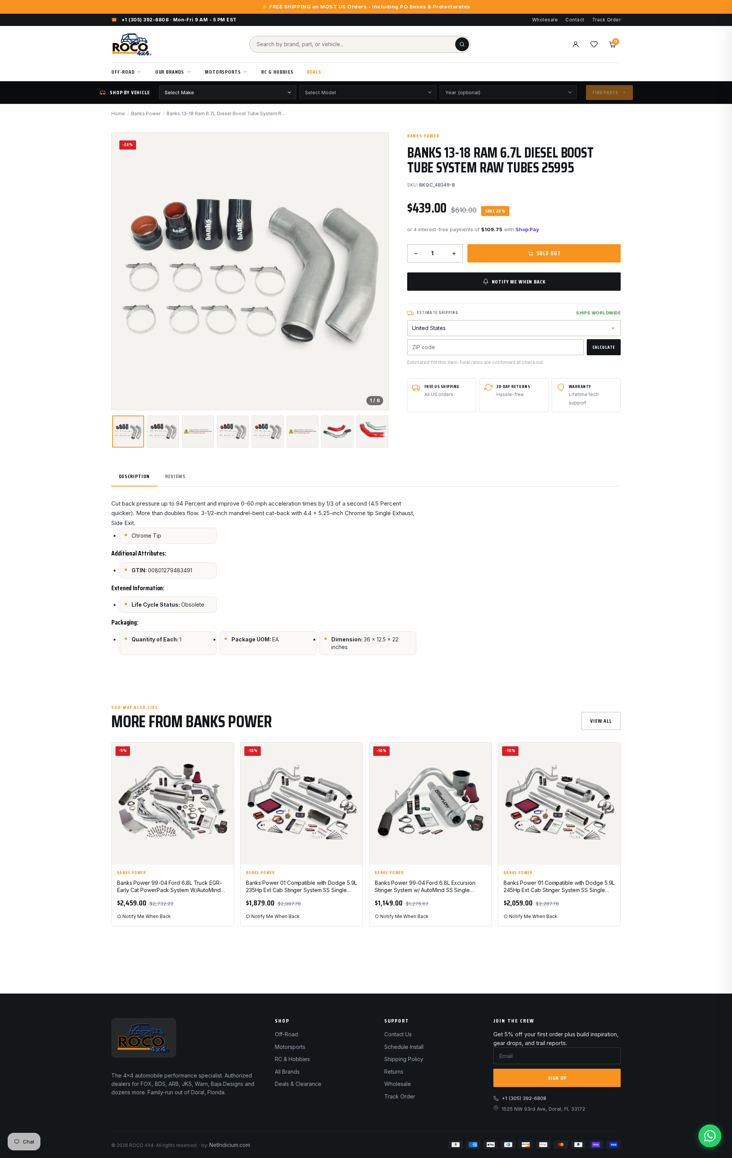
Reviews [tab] (175, 476)
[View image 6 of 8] (302, 432)
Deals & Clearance (298, 1084)
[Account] (575, 44)
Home (118, 113)
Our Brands (169, 72)
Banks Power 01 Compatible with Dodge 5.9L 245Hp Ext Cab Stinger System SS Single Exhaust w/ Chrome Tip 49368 (559, 886)
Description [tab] (134, 476)
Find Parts (605, 93)
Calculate (603, 347)
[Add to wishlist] (224, 754)
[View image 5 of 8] (267, 432)
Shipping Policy (403, 1059)
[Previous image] (124, 271)
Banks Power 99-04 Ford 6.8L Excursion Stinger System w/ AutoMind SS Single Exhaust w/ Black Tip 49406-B (425, 886)
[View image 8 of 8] (372, 432)
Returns (393, 1071)
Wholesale (545, 20)
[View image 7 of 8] (337, 432)
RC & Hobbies (277, 72)
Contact (574, 20)
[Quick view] (224, 773)
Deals (314, 72)
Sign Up (557, 1078)
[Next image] (376, 271)
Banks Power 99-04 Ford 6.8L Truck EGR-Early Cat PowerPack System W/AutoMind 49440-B (169, 886)
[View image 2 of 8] (163, 432)
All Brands (287, 1071)
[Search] (462, 44)
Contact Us (398, 1034)
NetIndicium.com (229, 1145)
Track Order (606, 20)
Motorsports (223, 72)
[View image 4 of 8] (233, 432)
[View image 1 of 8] (128, 432)
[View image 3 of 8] (198, 432)
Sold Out (548, 253)
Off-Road (123, 72)
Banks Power (146, 113)
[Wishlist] (594, 44)
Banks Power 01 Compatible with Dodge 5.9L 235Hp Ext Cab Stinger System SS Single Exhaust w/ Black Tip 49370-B (301, 886)
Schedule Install (404, 1047)
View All (601, 721)
